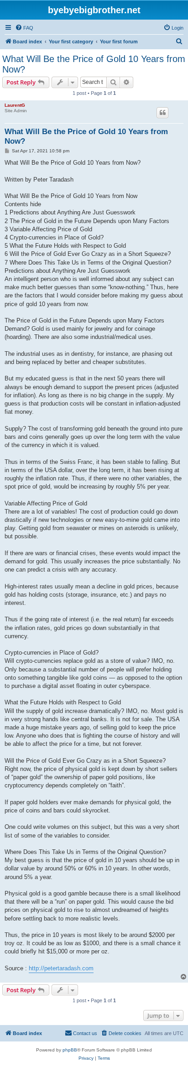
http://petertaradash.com (61, 968)
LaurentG (15, 105)
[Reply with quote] (162, 112)
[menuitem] (24, 27)
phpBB (70, 1049)
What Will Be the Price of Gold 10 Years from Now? (93, 64)
